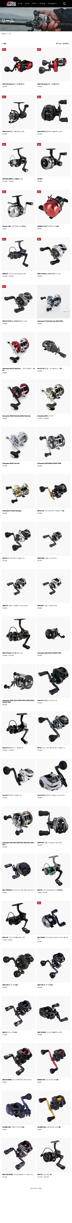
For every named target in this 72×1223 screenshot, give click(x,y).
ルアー (34, 3)
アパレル (42, 3)
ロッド (27, 3)
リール (20, 3)
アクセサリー (52, 3)
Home (3, 34)
